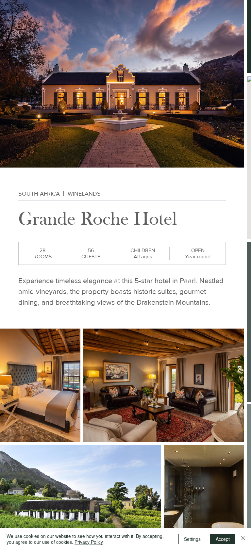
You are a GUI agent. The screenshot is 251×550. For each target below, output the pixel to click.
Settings (192, 539)
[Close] (243, 539)
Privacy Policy (89, 542)
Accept (223, 539)
